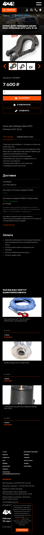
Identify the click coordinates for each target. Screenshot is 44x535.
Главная (6, 16)
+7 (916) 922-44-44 (26, 486)
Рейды (5, 463)
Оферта (5, 469)
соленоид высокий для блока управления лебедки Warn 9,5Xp (20, 407)
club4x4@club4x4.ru (11, 502)
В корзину (8, 337)
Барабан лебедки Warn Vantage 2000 (16, 363)
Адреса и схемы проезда (12, 489)
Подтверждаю (22, 530)
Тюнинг (27, 457)
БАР (4, 460)
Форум (5, 454)
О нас (5, 452)
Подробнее (9, 225)
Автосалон (28, 460)
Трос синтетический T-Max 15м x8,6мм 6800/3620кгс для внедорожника (17, 320)
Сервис (26, 454)
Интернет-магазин (23, 16)
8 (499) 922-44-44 (23, 483)
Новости (6, 457)
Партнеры (27, 466)
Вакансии (6, 466)
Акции (26, 463)
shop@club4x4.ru (9, 505)
